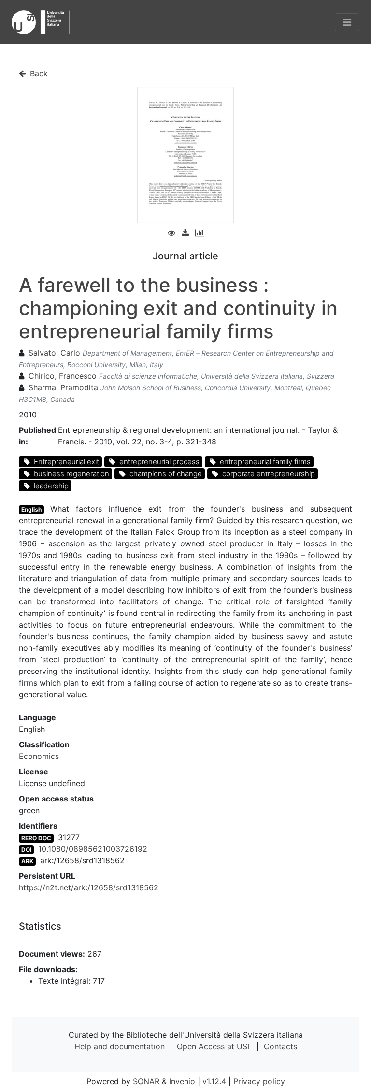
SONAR (146, 1081)
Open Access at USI (213, 1046)
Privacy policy (259, 1081)
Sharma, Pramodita (63, 387)
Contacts (280, 1046)
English (31, 509)
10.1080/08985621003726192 (92, 849)
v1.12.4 (214, 1081)
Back (38, 73)
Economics (39, 756)
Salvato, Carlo (54, 353)
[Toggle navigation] (347, 22)
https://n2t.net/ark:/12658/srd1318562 (88, 887)
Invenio (182, 1081)
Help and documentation (119, 1046)
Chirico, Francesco (63, 376)
